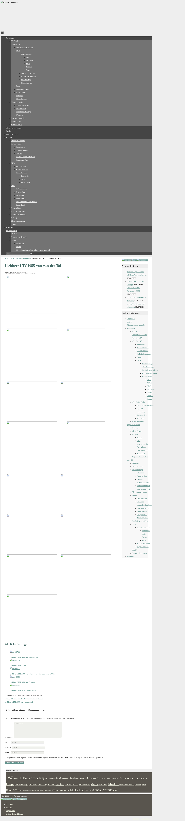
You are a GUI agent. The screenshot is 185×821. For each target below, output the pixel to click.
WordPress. (145, 819)
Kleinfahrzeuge (148, 367)
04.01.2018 (9, 273)
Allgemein (131, 319)
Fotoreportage (137, 470)
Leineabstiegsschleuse (46, 784)
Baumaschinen (143, 348)
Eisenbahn (82, 778)
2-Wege (15, 778)
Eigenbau (73, 778)
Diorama (64, 778)
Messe (94, 784)
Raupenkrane (142, 515)
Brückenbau (50, 778)
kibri (19, 784)
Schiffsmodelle (138, 421)
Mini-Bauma (102, 785)
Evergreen (91, 778)
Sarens (49, 790)
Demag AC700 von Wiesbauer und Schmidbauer (24, 699)
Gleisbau (140, 473)
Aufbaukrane (142, 498)
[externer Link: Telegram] (142, 260)
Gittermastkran (126, 778)
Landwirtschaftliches (150, 370)
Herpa (10, 784)
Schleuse (55, 790)
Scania (149, 399)
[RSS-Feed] (134, 260)
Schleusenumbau (143, 486)
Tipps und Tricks (133, 425)
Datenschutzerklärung (14, 814)
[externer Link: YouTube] (126, 260)
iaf (16, 784)
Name (7, 742)
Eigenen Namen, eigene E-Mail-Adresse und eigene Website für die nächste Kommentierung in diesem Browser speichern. (55, 758)
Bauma (139, 438)
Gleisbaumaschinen (139, 492)
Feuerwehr (146, 531)
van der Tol (37, 696)
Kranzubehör (142, 511)
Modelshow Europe (126, 784)
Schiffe (134, 550)
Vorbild (108, 790)
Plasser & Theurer (14, 790)
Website (8, 752)
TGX (86, 790)
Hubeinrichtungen (144, 354)
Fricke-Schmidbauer (112, 778)
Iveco (149, 380)
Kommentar (9, 737)
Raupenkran (37, 790)
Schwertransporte (144, 489)
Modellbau (131, 328)
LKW (139, 360)
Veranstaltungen (133, 428)
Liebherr (9, 696)
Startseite (9, 804)
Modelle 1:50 (137, 338)
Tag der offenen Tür (140, 457)
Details (129, 322)
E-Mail (8, 747)
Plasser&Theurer (28, 790)
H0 (146, 778)
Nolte (144, 784)
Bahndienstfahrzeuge (145, 405)
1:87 (9, 778)
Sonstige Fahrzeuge (139, 553)
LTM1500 (68, 785)
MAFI (149, 383)
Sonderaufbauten (143, 543)
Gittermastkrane (143, 508)
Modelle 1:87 (137, 341)
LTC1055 (17, 696)
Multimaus (138, 785)
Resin (44, 790)
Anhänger (141, 344)
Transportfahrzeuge (149, 373)
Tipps (91, 790)
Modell (113, 784)
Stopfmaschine (64, 790)
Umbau (97, 790)
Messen (135, 434)
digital (58, 778)
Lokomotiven (142, 415)
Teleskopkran (27, 696)
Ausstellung (38, 778)
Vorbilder (9, 258)
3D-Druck (136, 331)
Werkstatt (130, 556)
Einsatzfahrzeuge (143, 351)
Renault (150, 396)
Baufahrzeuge (147, 364)
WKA (115, 790)
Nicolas (150, 393)
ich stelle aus (137, 431)
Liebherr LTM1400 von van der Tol (19, 702)
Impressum (10, 811)
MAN (149, 386)
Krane (15, 258)
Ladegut (25, 785)
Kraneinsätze (142, 476)
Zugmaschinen (148, 376)
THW (144, 540)
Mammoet (75, 784)
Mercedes (151, 389)
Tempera (136, 819)
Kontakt (9, 808)
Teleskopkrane (25, 258)
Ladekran (33, 784)
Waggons (140, 418)
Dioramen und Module (136, 325)
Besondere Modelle (139, 335)
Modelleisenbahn (138, 402)
